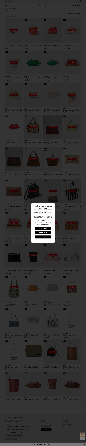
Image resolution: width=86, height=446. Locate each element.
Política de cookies (45, 224)
